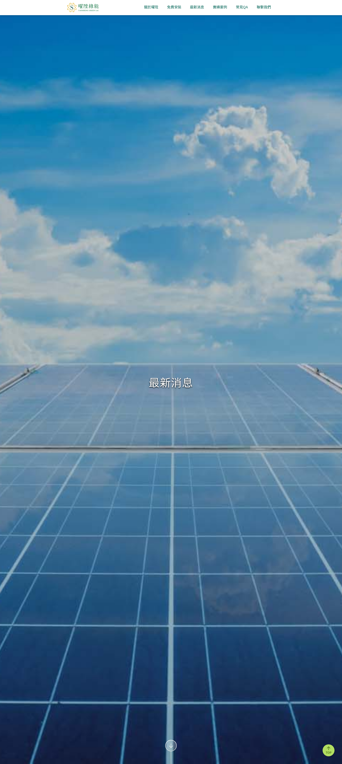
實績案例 (220, 7)
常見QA (242, 7)
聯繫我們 (264, 7)
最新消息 (197, 7)
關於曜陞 (151, 7)
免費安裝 (174, 7)
